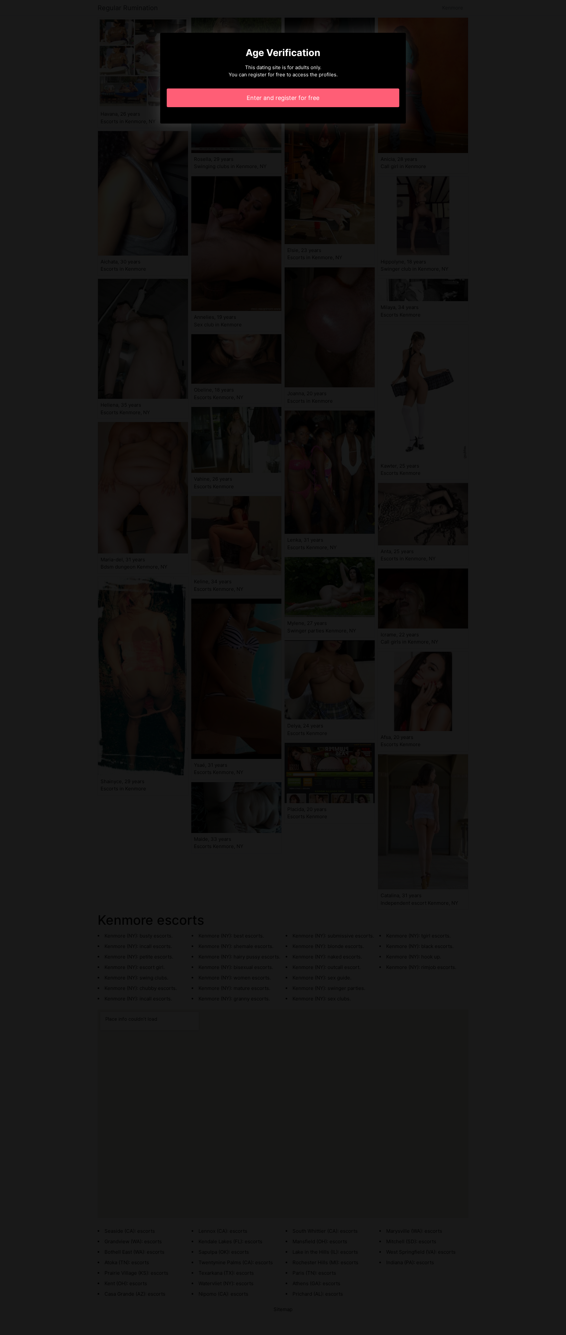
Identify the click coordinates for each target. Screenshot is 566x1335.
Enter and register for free (283, 97)
